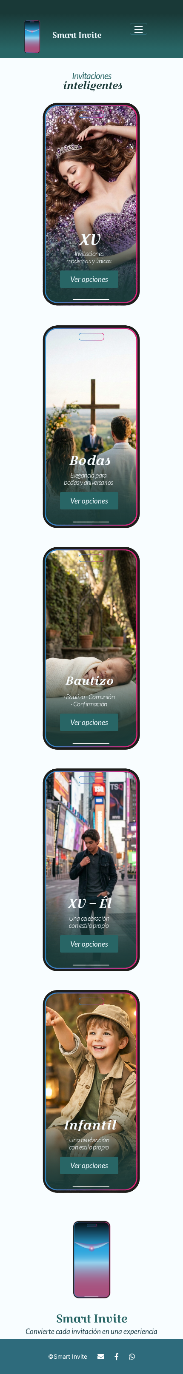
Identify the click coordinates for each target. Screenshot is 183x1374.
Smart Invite (70, 1356)
